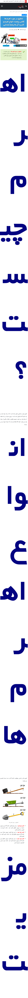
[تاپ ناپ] (21, 6)
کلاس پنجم (12, 11)
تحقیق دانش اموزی (19, 11)
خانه (25, 11)
